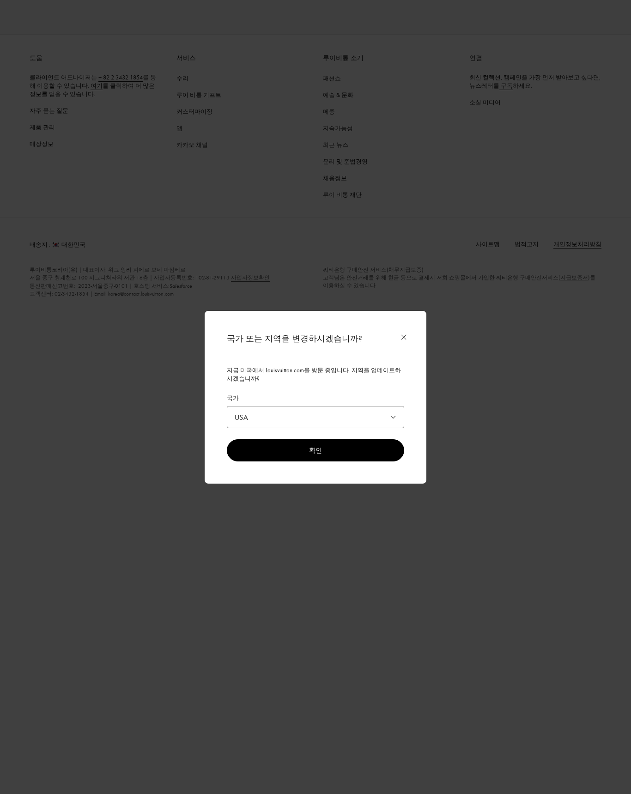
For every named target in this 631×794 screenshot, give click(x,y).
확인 (315, 450)
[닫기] (404, 337)
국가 (233, 397)
